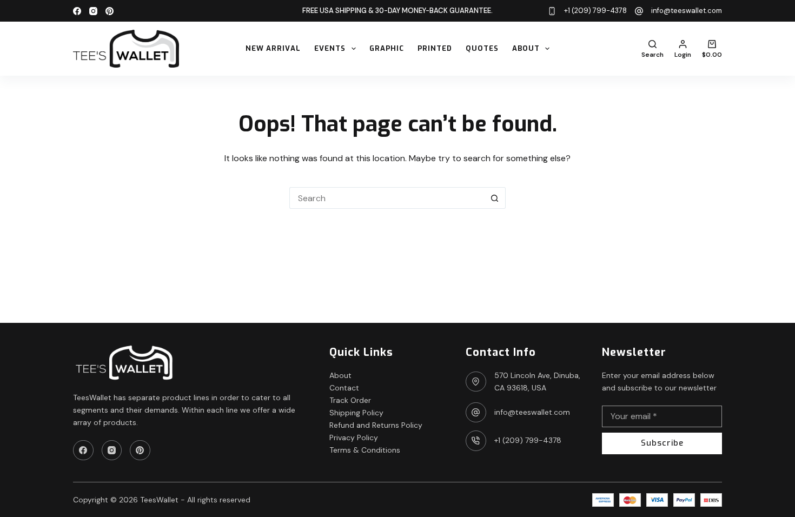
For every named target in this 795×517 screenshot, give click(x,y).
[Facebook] (77, 11)
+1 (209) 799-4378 (595, 10)
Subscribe (662, 443)
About (526, 48)
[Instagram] (93, 11)
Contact (344, 388)
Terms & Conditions (364, 450)
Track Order (350, 400)
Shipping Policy (356, 412)
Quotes (482, 48)
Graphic (386, 48)
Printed (435, 48)
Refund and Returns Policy (375, 425)
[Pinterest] (109, 11)
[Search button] (495, 198)
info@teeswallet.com (686, 10)
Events (330, 48)
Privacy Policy (353, 437)
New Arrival (273, 48)
